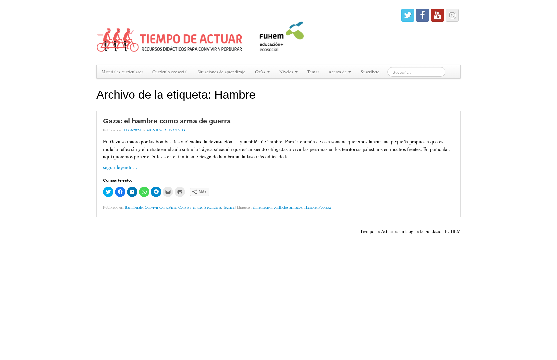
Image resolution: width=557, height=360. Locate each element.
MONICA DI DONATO (165, 129)
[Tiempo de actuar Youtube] (437, 15)
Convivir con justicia (160, 206)
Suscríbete (370, 72)
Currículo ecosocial (170, 72)
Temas (313, 72)
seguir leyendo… (120, 167)
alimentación (262, 206)
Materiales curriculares (122, 72)
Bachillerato (134, 206)
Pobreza (324, 206)
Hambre (310, 206)
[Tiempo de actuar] (200, 32)
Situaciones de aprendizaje (221, 72)
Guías (261, 72)
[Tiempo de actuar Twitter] (407, 15)
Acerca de (338, 72)
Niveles (286, 72)
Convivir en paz (190, 206)
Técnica (228, 206)
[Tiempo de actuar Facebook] (422, 15)
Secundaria (212, 206)
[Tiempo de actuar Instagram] (452, 15)
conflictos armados (288, 206)
